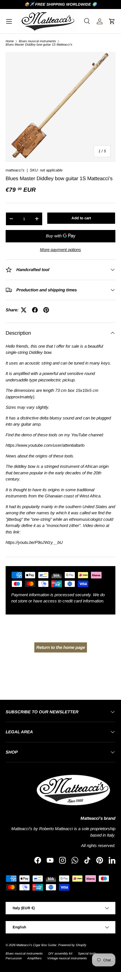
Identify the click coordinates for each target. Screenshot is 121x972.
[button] (112, 21)
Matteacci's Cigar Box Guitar (36, 945)
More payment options (60, 249)
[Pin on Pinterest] (46, 310)
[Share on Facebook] (35, 310)
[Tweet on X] (23, 310)
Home (10, 41)
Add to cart (81, 218)
